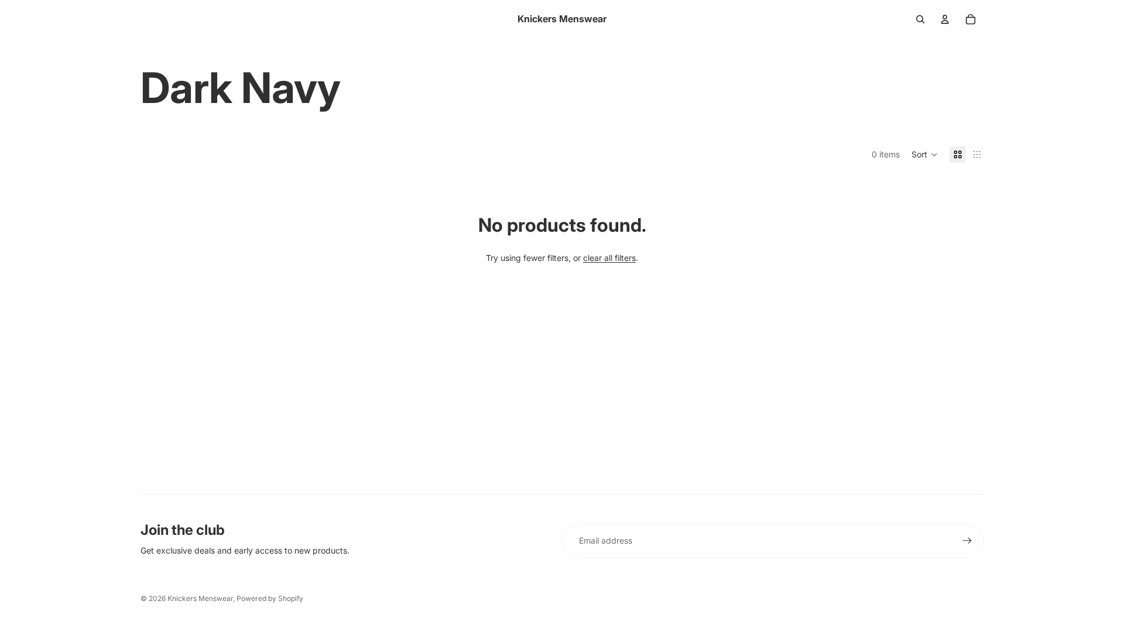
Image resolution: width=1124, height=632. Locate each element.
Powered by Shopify (270, 598)
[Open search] (920, 19)
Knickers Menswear (200, 598)
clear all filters (609, 258)
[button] (924, 154)
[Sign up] (967, 541)
